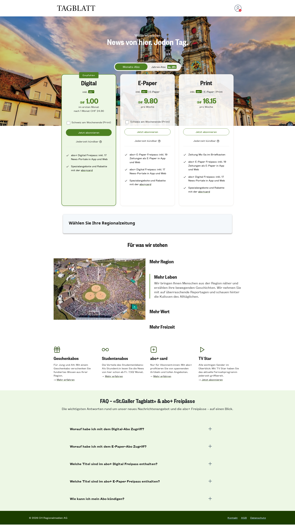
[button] (195, 261)
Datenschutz (258, 517)
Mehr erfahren (66, 379)
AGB (244, 517)
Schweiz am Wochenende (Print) (91, 122)
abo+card (87, 170)
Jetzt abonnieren (212, 379)
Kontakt (233, 517)
